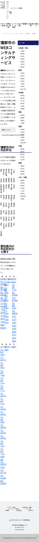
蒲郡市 (34, 34)
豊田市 (14, 338)
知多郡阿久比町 (14, 287)
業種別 (25, 24)
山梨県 (22, 106)
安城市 (2, 307)
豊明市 (14, 332)
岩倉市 (2, 319)
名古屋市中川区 (2, 388)
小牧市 (6, 323)
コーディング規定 (13, 25)
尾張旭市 (3, 328)
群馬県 (22, 79)
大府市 (2, 322)
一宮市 (2, 310)
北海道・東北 (23, 48)
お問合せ (36, 25)
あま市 (2, 304)
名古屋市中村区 (2, 401)
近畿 (20, 126)
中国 (20, 146)
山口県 (22, 160)
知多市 (14, 317)
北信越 (20, 92)
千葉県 (22, 84)
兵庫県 (22, 137)
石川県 (22, 101)
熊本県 (22, 188)
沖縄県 (22, 199)
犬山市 (2, 316)
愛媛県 (22, 171)
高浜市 (14, 279)
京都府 (22, 132)
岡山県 (22, 154)
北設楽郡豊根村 (6, 306)
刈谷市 (6, 282)
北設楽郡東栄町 (6, 298)
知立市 (14, 320)
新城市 (10, 279)
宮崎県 (22, 194)
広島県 (22, 157)
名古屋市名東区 (2, 444)
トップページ (6, 34)
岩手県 (22, 56)
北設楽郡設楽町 (6, 290)
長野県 (22, 109)
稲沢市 (2, 313)
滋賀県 (22, 129)
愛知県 (27, 34)
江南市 (6, 320)
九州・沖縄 (22, 177)
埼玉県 (22, 81)
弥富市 (14, 347)
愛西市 (2, 279)
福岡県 (22, 180)
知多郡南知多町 (14, 306)
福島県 (22, 67)
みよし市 (11, 347)
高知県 (22, 174)
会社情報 (30, 25)
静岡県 (22, 118)
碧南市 (6, 350)
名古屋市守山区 (2, 451)
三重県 (22, 123)
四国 (20, 163)
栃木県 (22, 76)
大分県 (22, 191)
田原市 (14, 282)
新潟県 (22, 95)
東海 (21, 34)
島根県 (22, 152)
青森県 (22, 54)
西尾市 (2, 457)
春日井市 (7, 279)
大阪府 (22, 135)
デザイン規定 (2, 25)
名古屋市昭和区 (2, 365)
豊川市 (14, 335)
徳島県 (22, 166)
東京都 (22, 86)
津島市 (14, 323)
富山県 (22, 98)
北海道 (22, 51)
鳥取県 (22, 149)
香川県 (22, 169)
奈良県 (22, 140)
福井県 (22, 103)
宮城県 (22, 59)
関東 (20, 70)
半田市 (6, 347)
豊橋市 (14, 341)
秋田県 (22, 62)
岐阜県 (22, 115)
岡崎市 (2, 325)
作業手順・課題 (8, 25)
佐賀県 (22, 183)
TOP (37, 536)
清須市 (6, 317)
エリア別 (19, 25)
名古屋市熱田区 (2, 352)
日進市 (2, 468)
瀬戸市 (10, 282)
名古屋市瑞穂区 (2, 420)
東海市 (14, 326)
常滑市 (14, 329)
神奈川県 (23, 89)
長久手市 (3, 347)
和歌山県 (23, 143)
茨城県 (22, 73)
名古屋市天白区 (2, 381)
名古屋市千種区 (2, 373)
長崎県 (22, 186)
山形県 (22, 64)
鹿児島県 (23, 196)
